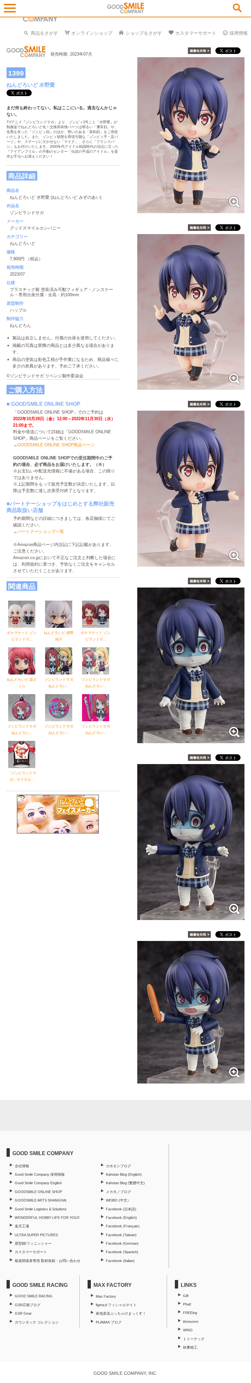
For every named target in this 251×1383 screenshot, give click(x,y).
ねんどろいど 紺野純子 (59, 636)
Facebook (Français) (123, 1226)
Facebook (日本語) (121, 1209)
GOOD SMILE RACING (34, 1296)
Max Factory (106, 1296)
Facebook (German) (122, 1243)
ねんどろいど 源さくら (22, 682)
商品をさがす (44, 33)
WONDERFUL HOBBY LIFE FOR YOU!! (47, 1218)
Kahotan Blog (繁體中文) (125, 1183)
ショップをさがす (144, 33)
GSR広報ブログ (28, 1305)
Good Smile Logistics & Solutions (41, 1209)
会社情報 (22, 1166)
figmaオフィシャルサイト (116, 1305)
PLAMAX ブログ (109, 1322)
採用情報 (238, 33)
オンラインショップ (91, 33)
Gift (186, 1296)
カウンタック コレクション (37, 1322)
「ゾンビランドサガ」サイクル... (22, 776)
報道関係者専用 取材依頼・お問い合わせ (47, 1261)
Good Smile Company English (38, 1183)
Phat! (187, 1304)
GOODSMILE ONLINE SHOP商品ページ (56, 444)
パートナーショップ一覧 (40, 531)
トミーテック (194, 1339)
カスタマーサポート (195, 33)
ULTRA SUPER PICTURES (36, 1235)
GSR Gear (23, 1313)
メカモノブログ (118, 1192)
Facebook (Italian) (120, 1261)
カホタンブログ (118, 1166)
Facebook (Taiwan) (121, 1235)
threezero (190, 1321)
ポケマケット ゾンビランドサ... (22, 636)
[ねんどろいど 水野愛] (190, 209)
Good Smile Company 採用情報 (40, 1174)
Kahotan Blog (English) (124, 1174)
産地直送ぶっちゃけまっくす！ (121, 1313)
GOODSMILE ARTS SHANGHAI (40, 1200)
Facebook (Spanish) (122, 1252)
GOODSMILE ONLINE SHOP (38, 1192)
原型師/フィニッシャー (33, 1243)
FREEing (190, 1313)
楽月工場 (22, 1226)
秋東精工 (190, 1347)
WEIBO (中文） (118, 1200)
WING (188, 1330)
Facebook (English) (121, 1218)
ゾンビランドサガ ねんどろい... (58, 682)
